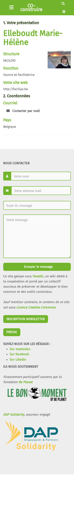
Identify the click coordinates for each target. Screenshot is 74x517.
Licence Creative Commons (36, 307)
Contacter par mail (25, 111)
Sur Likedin (18, 360)
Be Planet (25, 382)
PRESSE (11, 332)
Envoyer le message (38, 267)
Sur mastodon (20, 349)
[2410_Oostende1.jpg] (57, 61)
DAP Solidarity (13, 415)
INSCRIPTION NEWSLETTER (25, 319)
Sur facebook (19, 354)
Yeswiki (38, 276)
